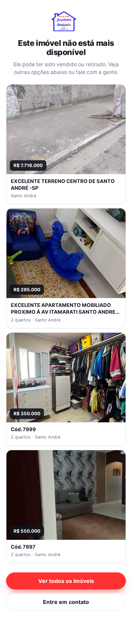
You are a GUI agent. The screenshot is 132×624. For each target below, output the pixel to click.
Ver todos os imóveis (66, 580)
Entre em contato (66, 602)
